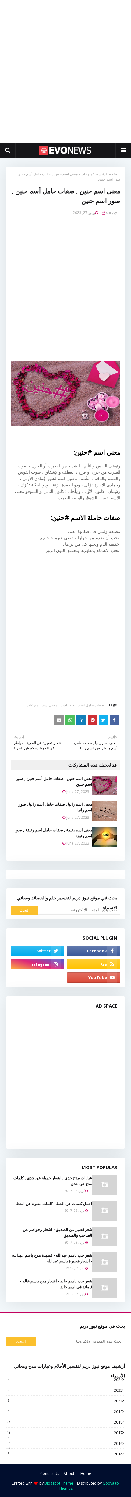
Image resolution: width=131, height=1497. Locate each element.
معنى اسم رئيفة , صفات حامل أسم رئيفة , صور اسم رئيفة (53, 833)
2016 (64, 1443)
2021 (65, 1401)
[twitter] (37, 951)
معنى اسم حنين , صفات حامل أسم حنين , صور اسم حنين (54, 781)
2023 (65, 1390)
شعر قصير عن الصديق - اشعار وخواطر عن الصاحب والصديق (57, 1232)
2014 (65, 1454)
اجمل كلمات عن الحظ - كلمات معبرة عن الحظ (54, 1203)
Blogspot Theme (58, 1483)
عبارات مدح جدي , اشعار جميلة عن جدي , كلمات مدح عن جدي (52, 1181)
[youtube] (93, 977)
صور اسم (68, 705)
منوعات (86, 174)
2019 (65, 1411)
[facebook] (93, 951)
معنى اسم (49, 705)
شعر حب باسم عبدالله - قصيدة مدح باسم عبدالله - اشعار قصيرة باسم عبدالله (52, 1258)
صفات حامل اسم (91, 705)
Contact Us (49, 1473)
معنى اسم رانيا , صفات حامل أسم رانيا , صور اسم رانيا (55, 807)
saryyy (111, 212)
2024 (65, 1379)
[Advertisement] (65, 71)
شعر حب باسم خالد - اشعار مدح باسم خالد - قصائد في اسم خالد (56, 1284)
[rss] (93, 964)
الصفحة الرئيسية (107, 174)
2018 (64, 1422)
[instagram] (37, 964)
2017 (64, 1432)
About (69, 1473)
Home (85, 1473)
